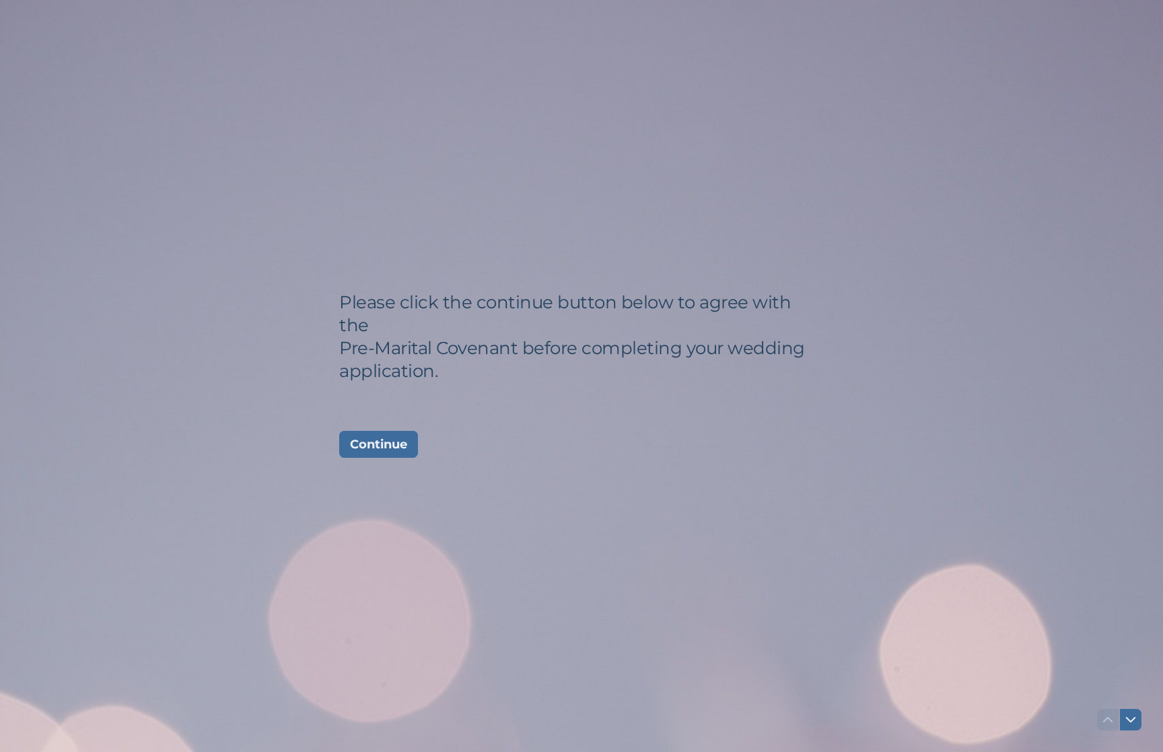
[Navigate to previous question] (1108, 719)
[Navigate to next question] (1130, 719)
